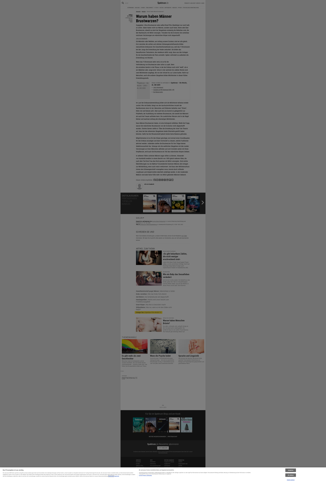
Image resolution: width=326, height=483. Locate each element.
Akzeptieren (290, 470)
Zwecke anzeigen (291, 480)
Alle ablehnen (291, 475)
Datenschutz (111, 476)
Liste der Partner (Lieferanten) (145, 475)
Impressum (116, 476)
